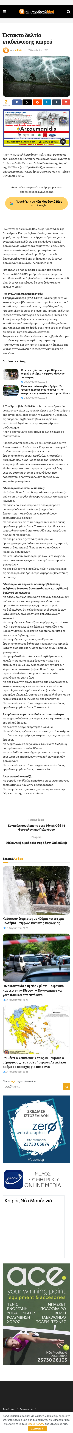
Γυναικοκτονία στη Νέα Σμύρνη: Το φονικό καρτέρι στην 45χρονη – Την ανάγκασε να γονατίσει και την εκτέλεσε (45, 390)
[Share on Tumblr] (56, 102)
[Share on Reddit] (37, 102)
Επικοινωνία (26, 1409)
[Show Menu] (4, 11)
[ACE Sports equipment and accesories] (36, 1313)
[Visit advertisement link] (36, 128)
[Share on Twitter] (27, 102)
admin (18, 50)
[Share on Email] (66, 102)
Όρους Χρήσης (36, 1424)
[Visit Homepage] (36, 11)
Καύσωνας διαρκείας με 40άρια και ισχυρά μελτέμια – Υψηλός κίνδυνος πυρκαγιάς (42, 374)
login (13, 1081)
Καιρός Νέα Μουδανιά (28, 1200)
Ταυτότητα (9, 1409)
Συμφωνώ (37, 1428)
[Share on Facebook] (17, 102)
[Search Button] (68, 11)
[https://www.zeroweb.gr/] (36, 1129)
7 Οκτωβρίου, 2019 (38, 50)
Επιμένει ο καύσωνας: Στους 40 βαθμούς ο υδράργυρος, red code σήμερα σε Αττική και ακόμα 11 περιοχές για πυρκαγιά (34, 1062)
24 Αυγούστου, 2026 (35, 397)
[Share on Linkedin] (47, 102)
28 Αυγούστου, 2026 (35, 381)
